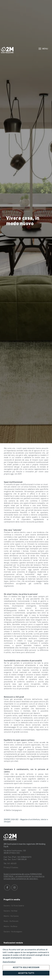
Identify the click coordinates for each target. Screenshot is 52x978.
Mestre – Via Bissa (10, 926)
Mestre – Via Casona (11, 916)
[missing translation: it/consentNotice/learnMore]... (9, 961)
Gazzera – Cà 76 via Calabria (14, 905)
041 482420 (11, 863)
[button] (43, 48)
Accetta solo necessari (26, 967)
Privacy (7, 867)
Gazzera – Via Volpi (10, 911)
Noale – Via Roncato (11, 921)
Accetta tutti (26, 973)
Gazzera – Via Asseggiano (13, 931)
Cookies (14, 867)
